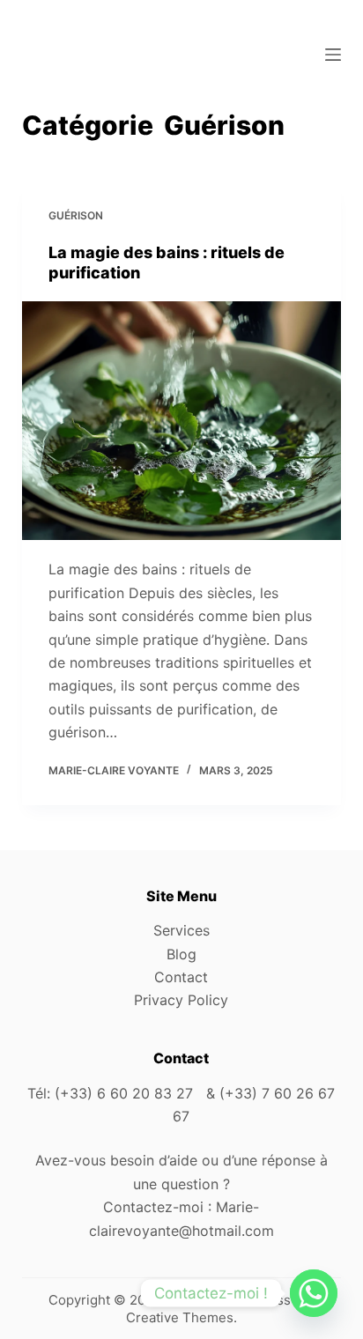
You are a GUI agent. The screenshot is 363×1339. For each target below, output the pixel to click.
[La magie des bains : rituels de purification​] (182, 421)
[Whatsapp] (313, 1293)
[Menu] (333, 55)
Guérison (75, 215)
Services (181, 930)
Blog (181, 954)
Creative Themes (179, 1317)
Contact (181, 977)
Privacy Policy (181, 1000)
